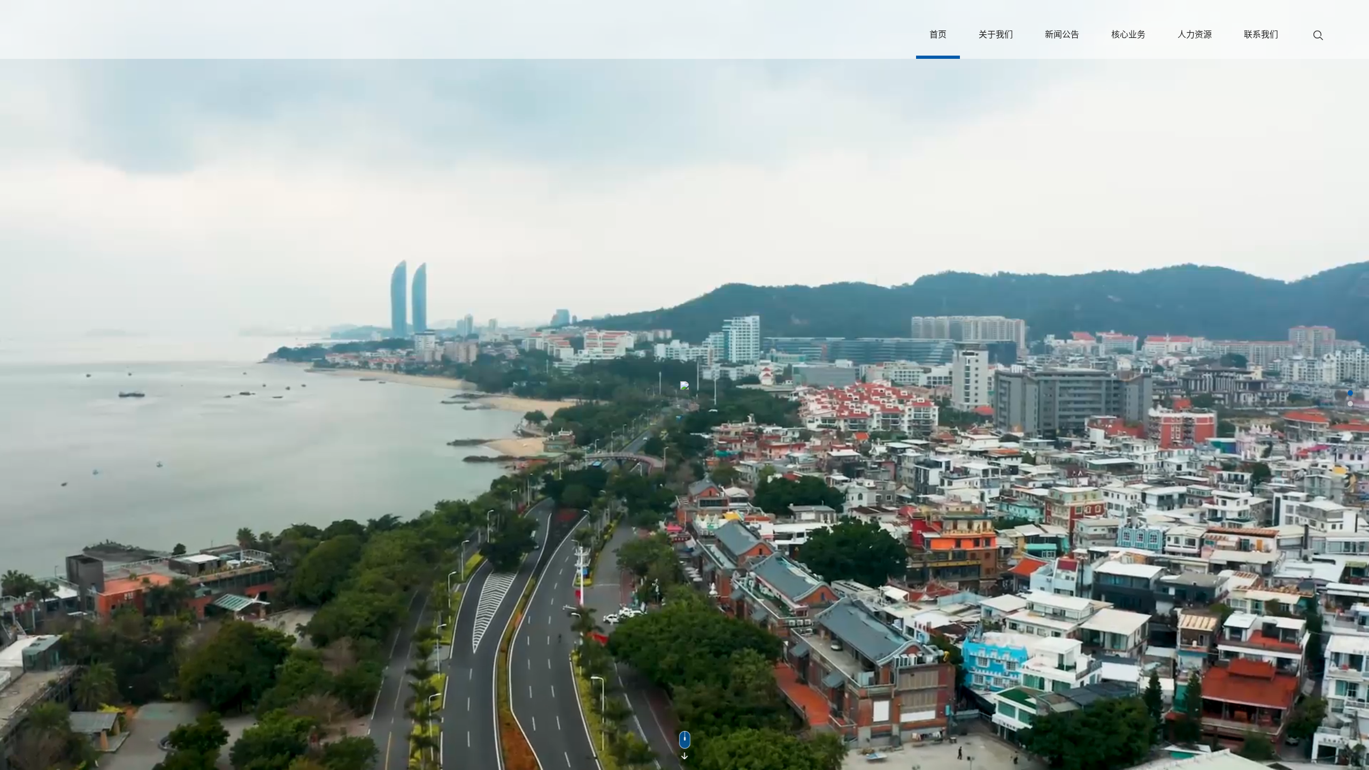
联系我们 (1261, 34)
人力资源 (1195, 34)
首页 (938, 34)
